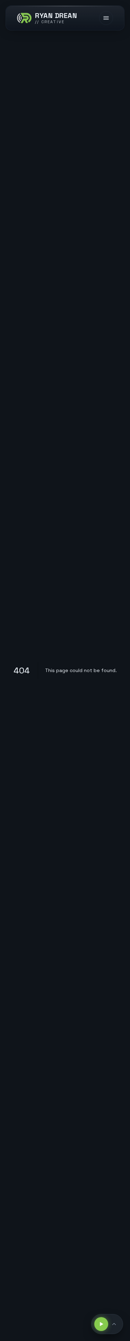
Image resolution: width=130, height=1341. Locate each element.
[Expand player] (115, 1324)
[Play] (101, 1324)
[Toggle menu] (106, 18)
